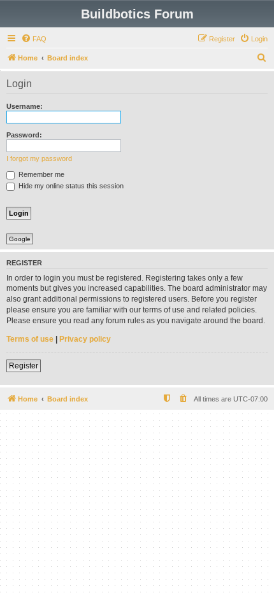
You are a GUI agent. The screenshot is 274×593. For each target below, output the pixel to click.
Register (23, 365)
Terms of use (30, 339)
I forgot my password (39, 158)
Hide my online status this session (70, 186)
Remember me (40, 174)
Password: (24, 135)
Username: (24, 106)
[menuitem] (34, 38)
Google (20, 238)
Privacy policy (85, 339)
